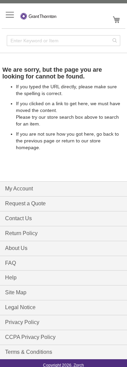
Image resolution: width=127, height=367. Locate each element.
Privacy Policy (22, 322)
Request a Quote (25, 203)
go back (105, 134)
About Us (16, 248)
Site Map (15, 292)
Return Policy (21, 233)
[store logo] (38, 15)
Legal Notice (20, 307)
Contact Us (18, 218)
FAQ (10, 263)
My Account (19, 188)
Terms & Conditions (28, 352)
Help (11, 277)
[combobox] (63, 40)
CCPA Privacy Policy (30, 337)
